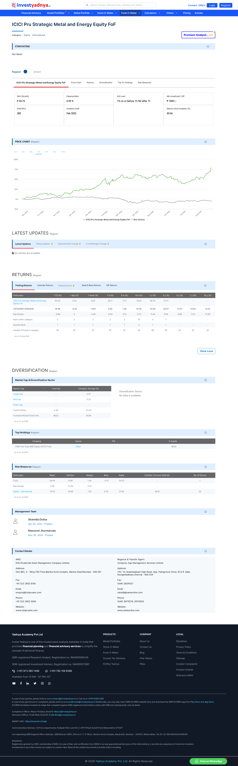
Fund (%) (56, 388)
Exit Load (121, 96)
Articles (199, 13)
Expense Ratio (73, 96)
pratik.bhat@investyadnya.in (81, 702)
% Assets (173, 441)
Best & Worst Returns (91, 285)
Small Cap (18, 405)
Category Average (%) (88, 388)
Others (171, 13)
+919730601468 (96, 698)
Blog (142, 652)
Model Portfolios (56, 13)
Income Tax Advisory (114, 658)
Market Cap (18, 388)
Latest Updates (23, 244)
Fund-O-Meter (130, 13)
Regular (16, 71)
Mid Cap (17, 399)
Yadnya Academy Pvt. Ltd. (112, 761)
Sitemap (180, 658)
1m (15, 152)
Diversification (105, 82)
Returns (90, 82)
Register (226, 5)
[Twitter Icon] (35, 683)
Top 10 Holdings (125, 82)
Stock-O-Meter (106, 13)
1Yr (38, 152)
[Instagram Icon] (42, 683)
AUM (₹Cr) (21, 109)
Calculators (152, 13)
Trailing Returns (23, 285)
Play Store (195, 702)
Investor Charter (184, 669)
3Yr (46, 152)
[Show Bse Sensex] (137, 221)
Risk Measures (144, 82)
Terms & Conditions (186, 652)
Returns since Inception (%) (178, 109)
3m (23, 152)
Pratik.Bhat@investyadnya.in (62, 715)
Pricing (187, 13)
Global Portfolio (83, 13)
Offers (201, 5)
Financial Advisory (31, 13)
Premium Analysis (198, 33)
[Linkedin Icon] (27, 683)
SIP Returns (111, 285)
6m (31, 152)
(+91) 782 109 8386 (61, 670)
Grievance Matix (184, 675)
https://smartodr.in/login (36, 721)
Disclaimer (181, 641)
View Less (206, 351)
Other (78, 446)
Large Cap (18, 394)
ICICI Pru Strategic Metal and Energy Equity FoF (41, 82)
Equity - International (34, 35)
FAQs (142, 664)
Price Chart (76, 82)
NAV (23, 96)
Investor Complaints (186, 664)
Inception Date (73, 109)
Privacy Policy (183, 646)
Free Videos (146, 658)
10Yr (63, 152)
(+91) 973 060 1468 (28, 670)
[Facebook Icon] (21, 683)
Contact (192, 5)
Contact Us (146, 646)
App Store (209, 702)
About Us (144, 641)
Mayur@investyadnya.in (65, 711)
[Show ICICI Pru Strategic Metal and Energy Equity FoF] (106, 221)
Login (212, 5)
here (149, 702)
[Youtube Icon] (14, 683)
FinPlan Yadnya (111, 664)
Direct (37, 71)
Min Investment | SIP (176, 96)
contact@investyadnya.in (64, 698)
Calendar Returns (45, 285)
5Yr (54, 152)
